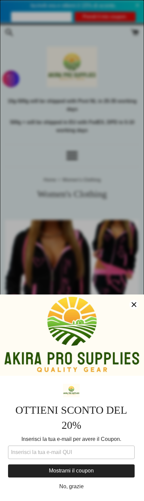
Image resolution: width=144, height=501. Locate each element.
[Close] (134, 304)
